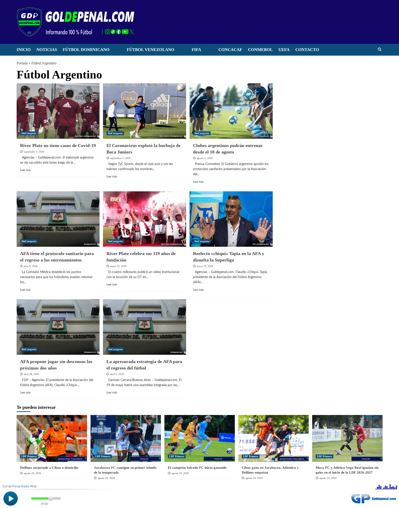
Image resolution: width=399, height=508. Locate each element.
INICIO (24, 49)
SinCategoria (28, 133)
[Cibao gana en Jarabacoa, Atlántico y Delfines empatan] (273, 438)
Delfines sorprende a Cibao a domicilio (49, 467)
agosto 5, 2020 (205, 158)
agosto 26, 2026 (32, 473)
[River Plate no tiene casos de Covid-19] (58, 111)
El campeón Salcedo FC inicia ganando (197, 467)
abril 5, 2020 (117, 374)
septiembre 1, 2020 (34, 151)
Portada (22, 63)
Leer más (25, 170)
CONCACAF (230, 49)
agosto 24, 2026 (180, 473)
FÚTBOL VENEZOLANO (150, 49)
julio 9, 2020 (31, 266)
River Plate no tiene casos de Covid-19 (58, 145)
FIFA (196, 49)
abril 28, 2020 (31, 374)
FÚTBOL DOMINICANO (86, 49)
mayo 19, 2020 (205, 266)
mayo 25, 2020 (118, 266)
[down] (115, 51)
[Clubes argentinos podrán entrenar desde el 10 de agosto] (231, 111)
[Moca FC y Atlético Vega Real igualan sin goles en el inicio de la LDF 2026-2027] (347, 438)
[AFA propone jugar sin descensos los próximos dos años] (58, 327)
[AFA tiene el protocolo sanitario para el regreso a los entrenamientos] (58, 219)
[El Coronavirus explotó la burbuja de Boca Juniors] (144, 111)
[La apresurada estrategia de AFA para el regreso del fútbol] (144, 327)
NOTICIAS (46, 49)
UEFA (284, 49)
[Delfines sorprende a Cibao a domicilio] (52, 438)
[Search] (380, 49)
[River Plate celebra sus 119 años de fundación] (144, 219)
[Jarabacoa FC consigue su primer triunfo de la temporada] (126, 438)
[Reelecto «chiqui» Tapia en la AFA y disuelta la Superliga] (231, 219)
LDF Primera (28, 456)
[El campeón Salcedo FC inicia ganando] (199, 438)
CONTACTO (307, 49)
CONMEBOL (260, 49)
